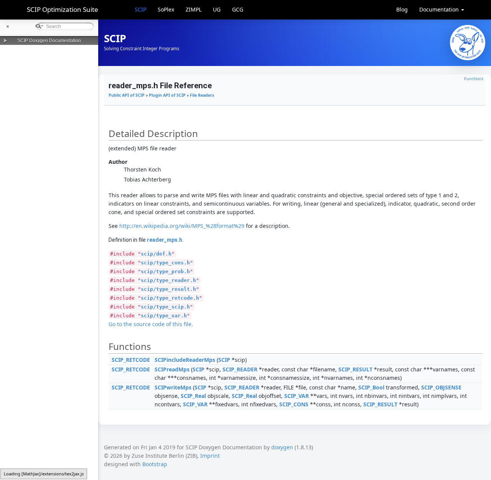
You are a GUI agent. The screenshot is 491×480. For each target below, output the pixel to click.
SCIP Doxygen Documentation (49, 40)
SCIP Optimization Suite (62, 9)
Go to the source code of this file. (151, 324)
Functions (473, 78)
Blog (402, 9)
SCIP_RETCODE (131, 359)
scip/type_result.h (168, 289)
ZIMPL (193, 9)
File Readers (202, 95)
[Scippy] (467, 42)
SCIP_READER (239, 369)
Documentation (439, 9)
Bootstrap (154, 464)
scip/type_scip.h (165, 307)
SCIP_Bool (371, 387)
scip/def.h (156, 254)
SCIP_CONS (293, 404)
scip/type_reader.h (168, 280)
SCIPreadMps (172, 369)
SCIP (140, 9)
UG (217, 9)
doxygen (282, 447)
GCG (237, 9)
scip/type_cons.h (165, 263)
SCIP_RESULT (355, 369)
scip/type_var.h (164, 315)
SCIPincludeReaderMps (185, 359)
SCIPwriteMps (173, 387)
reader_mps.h (164, 240)
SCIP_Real (193, 395)
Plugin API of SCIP (167, 95)
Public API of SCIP (127, 95)
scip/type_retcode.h (170, 298)
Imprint (210, 455)
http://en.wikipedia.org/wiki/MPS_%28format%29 (181, 225)
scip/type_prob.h (165, 271)
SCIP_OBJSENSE (441, 387)
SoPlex (166, 9)
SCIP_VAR (296, 395)
